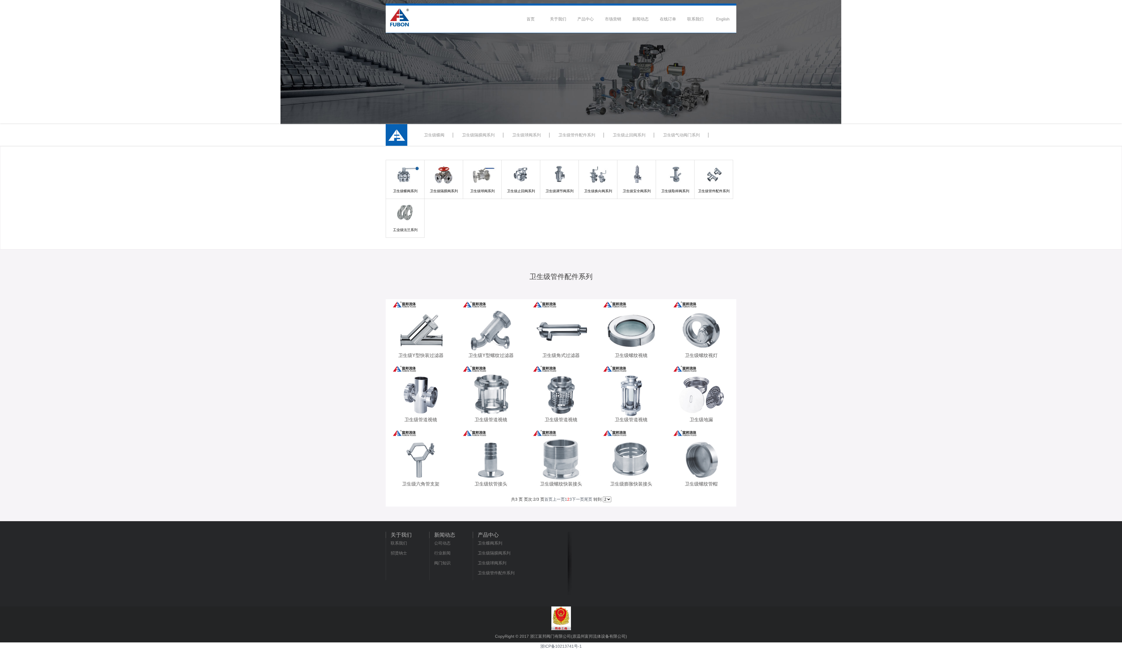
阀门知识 (442, 563)
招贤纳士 (399, 553)
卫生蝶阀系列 (490, 543)
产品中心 (585, 19)
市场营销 (613, 19)
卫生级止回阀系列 (629, 135)
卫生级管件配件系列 (576, 135)
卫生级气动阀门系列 (681, 135)
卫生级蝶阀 (434, 135)
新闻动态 (640, 19)
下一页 (578, 499)
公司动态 (442, 543)
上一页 (559, 499)
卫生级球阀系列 (526, 135)
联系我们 (695, 19)
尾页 (588, 499)
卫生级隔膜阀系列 (478, 135)
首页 (531, 19)
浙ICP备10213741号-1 (561, 646)
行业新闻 (442, 553)
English (723, 19)
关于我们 (558, 19)
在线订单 (668, 19)
